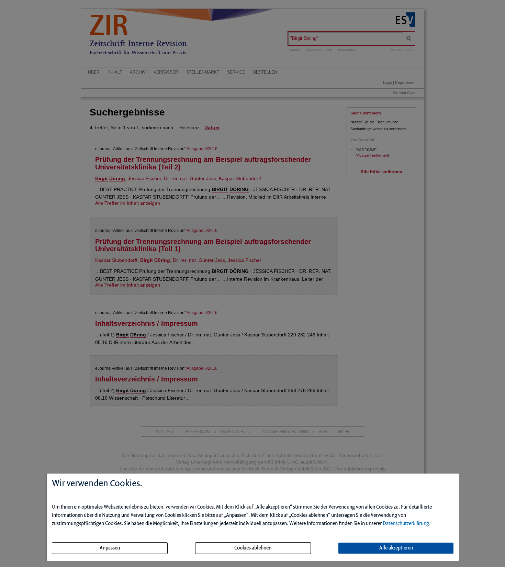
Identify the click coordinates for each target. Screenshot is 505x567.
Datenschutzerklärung (406, 523)
